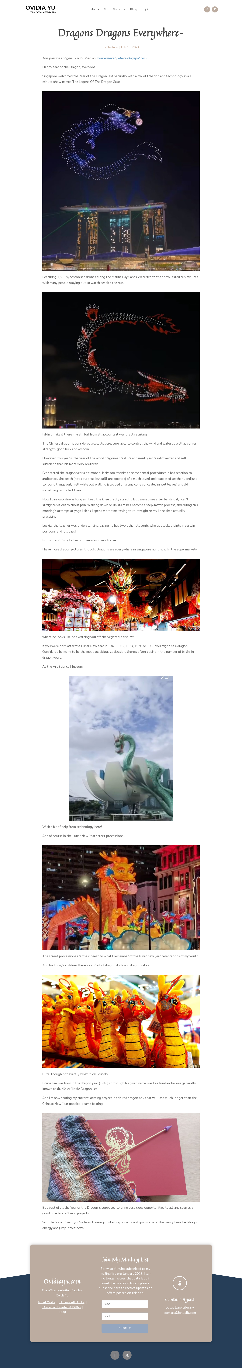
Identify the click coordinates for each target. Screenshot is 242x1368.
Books (117, 9)
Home (95, 9)
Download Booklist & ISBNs (61, 1307)
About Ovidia (46, 1302)
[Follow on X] (215, 9)
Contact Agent (179, 1299)
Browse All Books (71, 1302)
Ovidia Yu (113, 47)
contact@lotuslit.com (180, 1313)
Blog (133, 9)
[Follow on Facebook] (207, 9)
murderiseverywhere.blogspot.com (121, 58)
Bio (106, 9)
